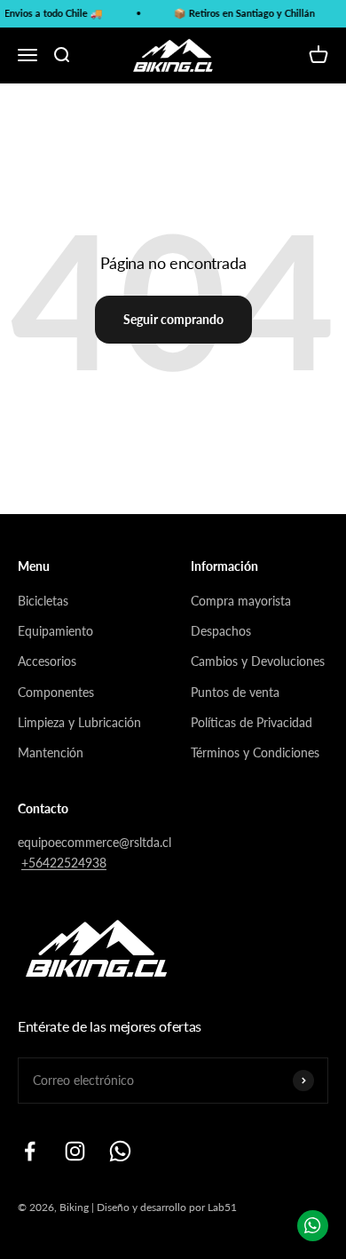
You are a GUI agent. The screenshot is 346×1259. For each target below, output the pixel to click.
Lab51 (222, 1207)
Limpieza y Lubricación (79, 722)
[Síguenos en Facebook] (30, 1151)
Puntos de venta (235, 692)
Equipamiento (55, 630)
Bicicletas (43, 600)
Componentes (56, 692)
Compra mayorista (241, 600)
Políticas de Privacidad (251, 722)
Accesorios (47, 661)
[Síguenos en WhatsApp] (120, 1151)
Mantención (50, 752)
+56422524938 (63, 862)
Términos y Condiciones (255, 752)
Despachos (221, 630)
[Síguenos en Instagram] (75, 1151)
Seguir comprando (173, 319)
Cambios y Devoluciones (258, 661)
